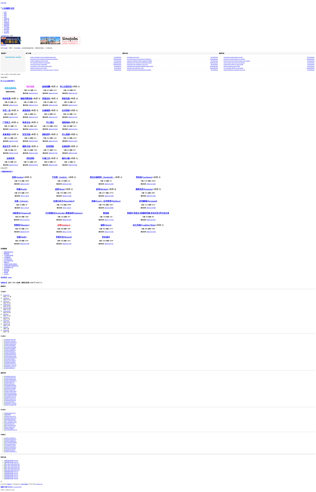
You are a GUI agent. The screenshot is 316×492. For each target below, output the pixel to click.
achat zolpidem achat (10, 356)
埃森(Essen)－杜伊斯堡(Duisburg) (106, 201)
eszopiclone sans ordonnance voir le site (137, 64)
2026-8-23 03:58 (33, 165)
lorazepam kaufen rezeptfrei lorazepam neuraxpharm (44, 59)
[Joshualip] (1, 327)
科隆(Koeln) (22, 189)
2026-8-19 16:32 (13, 165)
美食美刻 (6, 29)
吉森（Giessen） (22, 201)
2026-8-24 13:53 (33, 117)
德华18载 (66, 158)
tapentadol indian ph (10, 400)
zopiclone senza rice (10, 339)
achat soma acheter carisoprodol (38, 64)
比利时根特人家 (8, 267)
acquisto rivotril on (10, 450)
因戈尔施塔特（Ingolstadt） (102, 177)
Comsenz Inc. (39, 484)
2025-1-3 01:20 (25, 196)
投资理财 (6, 24)
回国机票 (6, 19)
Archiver (16, 487)
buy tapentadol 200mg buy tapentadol (40, 62)
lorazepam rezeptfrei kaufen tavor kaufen (234, 59)
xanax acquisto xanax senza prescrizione (234, 62)
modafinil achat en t (10, 419)
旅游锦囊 (46, 86)
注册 (2, 3)
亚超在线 (6, 270)
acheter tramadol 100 (10, 404)
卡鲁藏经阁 (7, 257)
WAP (20, 487)
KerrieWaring (117, 57)
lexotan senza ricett (10, 389)
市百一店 (6, 20)
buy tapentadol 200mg (11, 394)
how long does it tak (10, 425)
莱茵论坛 (6, 262)
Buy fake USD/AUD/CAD (12, 464)
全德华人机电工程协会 (10, 264)
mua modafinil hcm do (11, 429)
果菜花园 (66, 98)
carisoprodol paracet (10, 377)
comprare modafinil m (11, 342)
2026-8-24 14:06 (151, 184)
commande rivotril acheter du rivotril (233, 57)
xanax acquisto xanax (10, 391)
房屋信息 (6, 22)
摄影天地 (26, 146)
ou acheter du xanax (10, 445)
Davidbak (5, 314)
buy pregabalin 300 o (10, 420)
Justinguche (6, 295)
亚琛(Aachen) (18, 177)
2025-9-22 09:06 (109, 208)
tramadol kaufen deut (10, 417)
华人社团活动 (66, 86)
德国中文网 (4, 487)
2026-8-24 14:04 (109, 184)
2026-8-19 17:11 (109, 243)
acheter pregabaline (10, 348)
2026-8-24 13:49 (53, 105)
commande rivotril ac (10, 354)
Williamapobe (6, 304)
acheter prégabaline (10, 345)
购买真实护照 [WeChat (11, 460)
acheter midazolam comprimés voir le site (234, 70)
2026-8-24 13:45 (72, 93)
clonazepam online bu (11, 357)
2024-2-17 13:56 (66, 231)
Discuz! (9, 484)
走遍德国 (46, 110)
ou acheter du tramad (10, 347)
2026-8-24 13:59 (72, 141)
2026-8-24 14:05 (13, 141)
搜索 (5, 13)
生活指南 (66, 110)
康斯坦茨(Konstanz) (144, 189)
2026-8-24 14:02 (33, 153)
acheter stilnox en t (10, 368)
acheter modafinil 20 (10, 353)
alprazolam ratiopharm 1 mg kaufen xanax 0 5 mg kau (44, 70)
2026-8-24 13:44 (53, 93)
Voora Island (24, 484)
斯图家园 (6, 253)
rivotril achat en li (9, 382)
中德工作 (46, 158)
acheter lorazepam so (10, 393)
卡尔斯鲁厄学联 (8, 255)
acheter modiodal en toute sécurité (39, 61)
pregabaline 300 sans (10, 385)
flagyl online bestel (10, 426)
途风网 (6, 272)
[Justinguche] (1, 295)
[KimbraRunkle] (1, 308)
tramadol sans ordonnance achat (135, 68)
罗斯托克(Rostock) (64, 237)
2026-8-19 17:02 (53, 153)
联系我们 (10, 487)
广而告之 (7, 122)
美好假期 (30, 86)
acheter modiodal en (10, 438)
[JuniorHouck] (1, 324)
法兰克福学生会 (8, 260)
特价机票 (7, 98)
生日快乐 (4, 277)
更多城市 (106, 237)
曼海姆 (106, 213)
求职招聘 (30, 158)
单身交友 (26, 122)
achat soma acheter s (10, 360)
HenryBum (6, 320)
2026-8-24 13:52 (13, 105)
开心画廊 (6, 27)
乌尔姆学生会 (8, 259)
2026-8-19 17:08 (24, 243)
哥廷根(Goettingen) (144, 177)
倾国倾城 (66, 122)
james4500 (6, 330)
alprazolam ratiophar (10, 448)
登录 (5, 3)
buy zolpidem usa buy (11, 422)
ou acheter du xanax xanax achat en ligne (41, 66)
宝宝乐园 (26, 134)
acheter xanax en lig (10, 399)
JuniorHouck (6, 323)
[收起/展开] (4, 77)
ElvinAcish (6, 301)
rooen (10, 277)
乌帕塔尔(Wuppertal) (22, 213)
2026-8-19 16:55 (151, 220)
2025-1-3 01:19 (25, 208)
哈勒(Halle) (22, 237)
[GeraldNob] (1, 298)
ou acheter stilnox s (10, 359)
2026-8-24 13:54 (72, 129)
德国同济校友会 (8, 252)
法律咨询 (10, 158)
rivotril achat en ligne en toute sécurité (233, 64)
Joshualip (5, 327)
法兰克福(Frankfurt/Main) (144, 225)
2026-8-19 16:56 (66, 220)
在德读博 (66, 146)
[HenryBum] (1, 320)
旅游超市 (6, 32)
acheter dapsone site (10, 413)
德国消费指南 (26, 98)
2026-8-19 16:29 (53, 129)
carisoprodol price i (10, 351)
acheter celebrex (9, 428)
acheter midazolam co (11, 380)
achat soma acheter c (10, 444)
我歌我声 (6, 26)
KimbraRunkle (117, 59)
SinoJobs (6, 274)
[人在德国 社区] (7, 8)
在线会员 (4, 282)
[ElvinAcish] (1, 301)
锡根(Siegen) (106, 225)
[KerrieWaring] (1, 311)
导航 (5, 15)
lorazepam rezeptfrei (10, 388)
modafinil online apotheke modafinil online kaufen (140, 66)
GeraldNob (6, 298)
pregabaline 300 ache (10, 395)
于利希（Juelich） (60, 177)
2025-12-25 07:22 (24, 220)
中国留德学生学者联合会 (11, 265)
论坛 (5, 12)
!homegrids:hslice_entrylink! (13, 57)
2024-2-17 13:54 (109, 220)
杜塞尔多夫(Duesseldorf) (63, 201)
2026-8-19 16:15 (33, 93)
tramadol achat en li (10, 366)
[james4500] (1, 330)
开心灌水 (6, 31)
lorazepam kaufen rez (10, 439)
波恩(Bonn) (60, 189)
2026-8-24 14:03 (66, 184)
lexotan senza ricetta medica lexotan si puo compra (237, 61)
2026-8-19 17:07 (24, 231)
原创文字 (7, 146)
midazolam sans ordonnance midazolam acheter (139, 62)
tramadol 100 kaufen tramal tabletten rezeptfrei (139, 70)
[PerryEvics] (1, 317)
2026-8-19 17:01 (66, 243)
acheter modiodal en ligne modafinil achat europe (43, 57)
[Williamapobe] (1, 304)
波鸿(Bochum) (102, 189)
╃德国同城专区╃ (7, 171)
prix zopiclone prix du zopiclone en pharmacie (139, 59)
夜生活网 (8, 414)
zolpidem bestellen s (10, 362)
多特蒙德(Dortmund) (148, 201)
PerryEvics (6, 317)
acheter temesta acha (10, 344)
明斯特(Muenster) (21, 225)
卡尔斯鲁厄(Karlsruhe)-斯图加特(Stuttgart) (64, 213)
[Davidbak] (1, 314)
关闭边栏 (3, 45)
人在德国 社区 (5, 35)
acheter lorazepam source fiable (38, 68)
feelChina (6, 269)
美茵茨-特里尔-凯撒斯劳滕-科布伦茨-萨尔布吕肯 (148, 213)
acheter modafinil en (10, 350)
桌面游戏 (26, 110)
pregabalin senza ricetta (133, 57)
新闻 (5, 17)
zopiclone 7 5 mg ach (10, 365)
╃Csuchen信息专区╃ (8, 81)
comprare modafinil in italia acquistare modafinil (139, 61)
